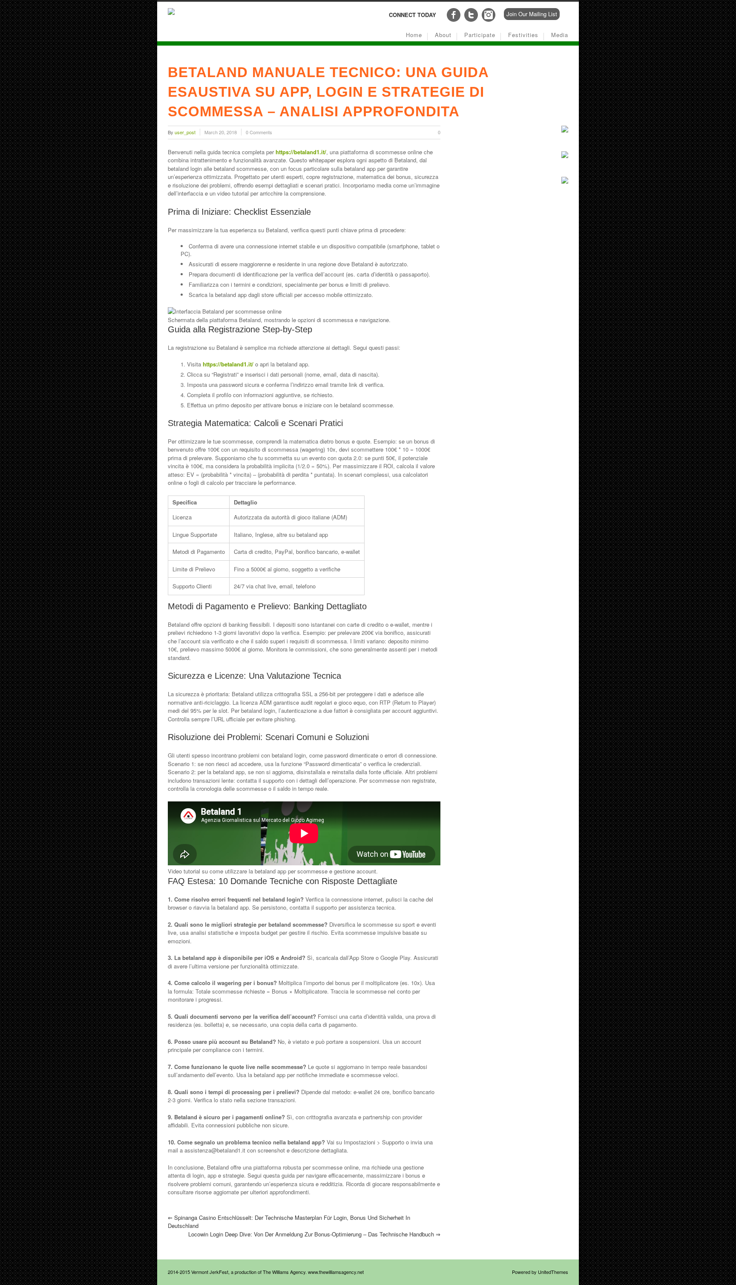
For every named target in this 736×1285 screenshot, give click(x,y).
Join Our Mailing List (531, 14)
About (443, 35)
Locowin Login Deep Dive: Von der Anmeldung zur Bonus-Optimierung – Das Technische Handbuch (314, 1234)
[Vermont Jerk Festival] (171, 13)
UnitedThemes (553, 1271)
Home (414, 35)
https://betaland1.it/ (301, 152)
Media (559, 35)
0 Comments (259, 132)
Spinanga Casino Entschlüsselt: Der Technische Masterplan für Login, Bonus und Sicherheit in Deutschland (289, 1221)
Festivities (523, 35)
